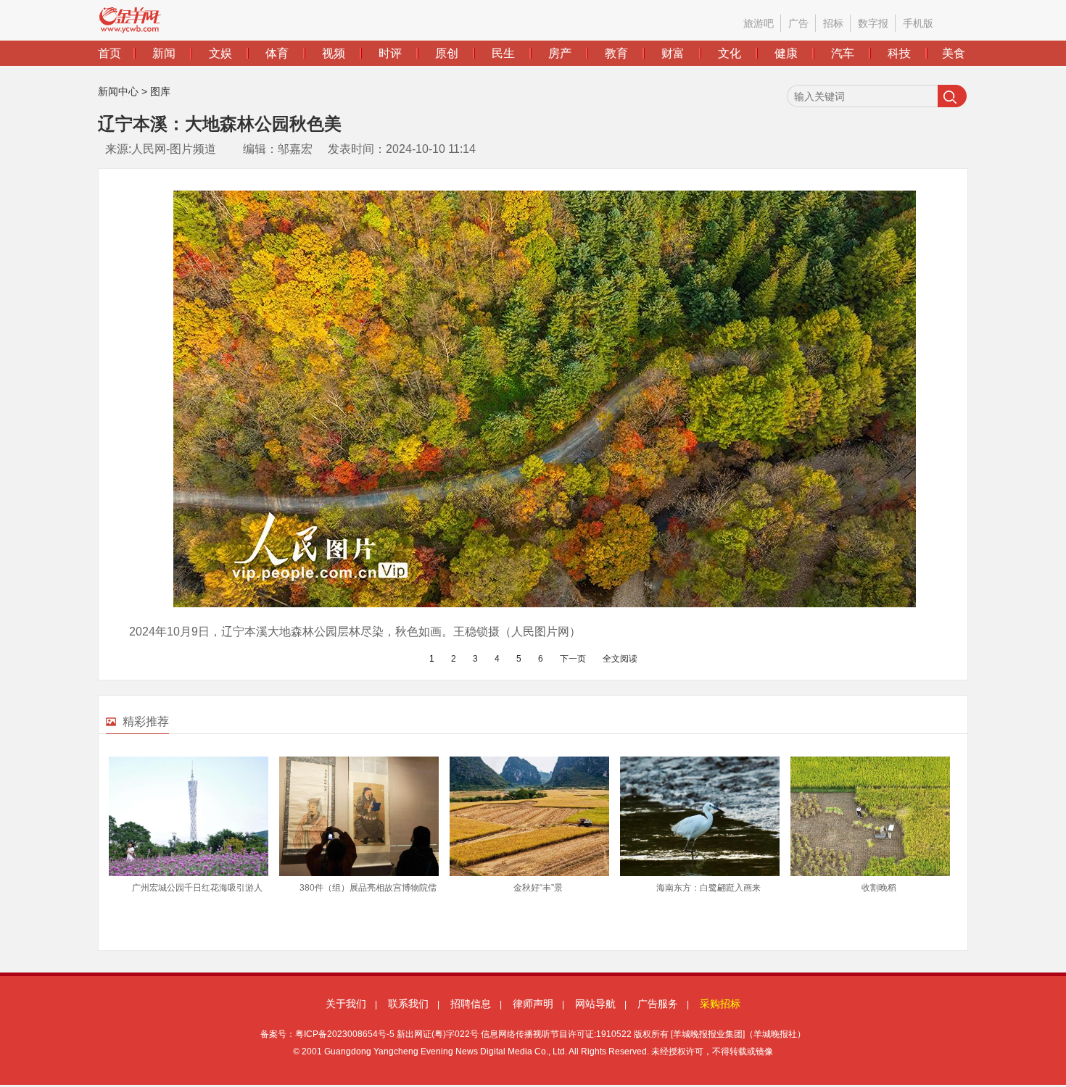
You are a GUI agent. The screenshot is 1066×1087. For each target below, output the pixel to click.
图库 (160, 91)
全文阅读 (620, 659)
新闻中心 (118, 91)
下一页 (573, 659)
